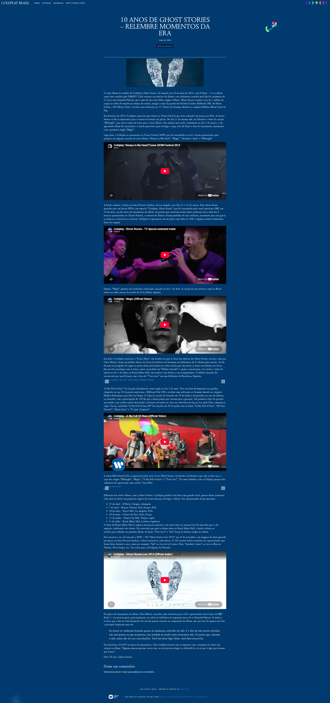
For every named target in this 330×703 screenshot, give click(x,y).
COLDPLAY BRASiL (15, 3)
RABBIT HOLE (184, 689)
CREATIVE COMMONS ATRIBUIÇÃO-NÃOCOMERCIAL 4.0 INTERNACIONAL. (184, 697)
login (125, 672)
